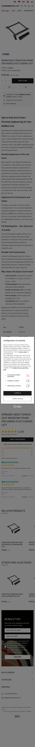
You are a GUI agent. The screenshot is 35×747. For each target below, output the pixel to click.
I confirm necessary (17, 399)
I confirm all (17, 393)
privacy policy (23, 352)
